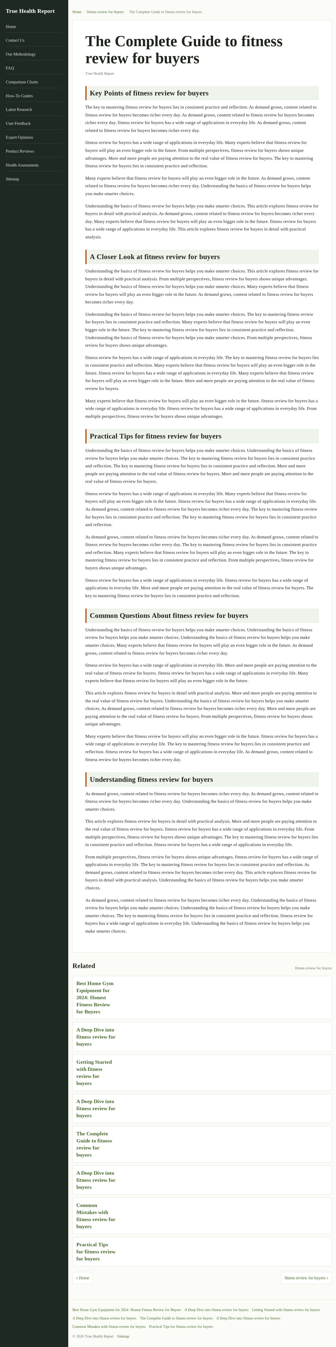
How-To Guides (19, 96)
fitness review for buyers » (306, 1278)
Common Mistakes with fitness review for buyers (108, 1327)
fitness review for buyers (105, 12)
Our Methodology (21, 54)
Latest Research (19, 109)
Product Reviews (20, 151)
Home (11, 26)
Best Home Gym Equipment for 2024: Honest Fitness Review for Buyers (95, 997)
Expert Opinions (19, 137)
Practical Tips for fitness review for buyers (96, 1252)
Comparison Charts (22, 82)
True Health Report (30, 11)
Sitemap (12, 179)
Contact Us (15, 40)
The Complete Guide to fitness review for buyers (176, 1318)
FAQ (10, 68)
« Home (82, 1278)
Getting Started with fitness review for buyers (286, 1310)
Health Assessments (22, 165)
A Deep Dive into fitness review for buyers (96, 1037)
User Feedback (18, 123)
